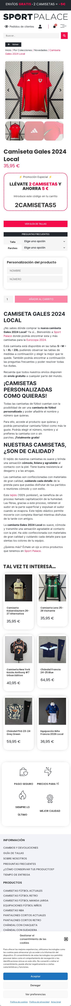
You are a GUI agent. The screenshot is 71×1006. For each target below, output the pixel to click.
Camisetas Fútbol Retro (20, 896)
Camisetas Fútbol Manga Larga (25, 900)
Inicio (8, 50)
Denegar (35, 985)
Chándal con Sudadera (20, 930)
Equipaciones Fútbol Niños (22, 905)
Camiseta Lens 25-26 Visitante (51, 609)
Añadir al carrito (41, 299)
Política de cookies (19, 1002)
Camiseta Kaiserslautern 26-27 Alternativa (18, 610)
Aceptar (35, 976)
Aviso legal (56, 1002)
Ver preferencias (35, 994)
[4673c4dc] (34, 90)
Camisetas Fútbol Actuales (22, 891)
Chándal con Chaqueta (20, 925)
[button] (66, 939)
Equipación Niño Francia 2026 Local (51, 733)
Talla (12, 241)
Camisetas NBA (13, 910)
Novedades (40, 50)
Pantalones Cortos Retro (22, 920)
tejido (13, 495)
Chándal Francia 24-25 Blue (50, 671)
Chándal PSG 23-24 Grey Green (18, 733)
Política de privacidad (39, 1002)
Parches (12, 248)
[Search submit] (64, 35)
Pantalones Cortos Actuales (24, 915)
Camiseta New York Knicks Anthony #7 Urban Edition (18, 672)
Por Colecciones (22, 50)
